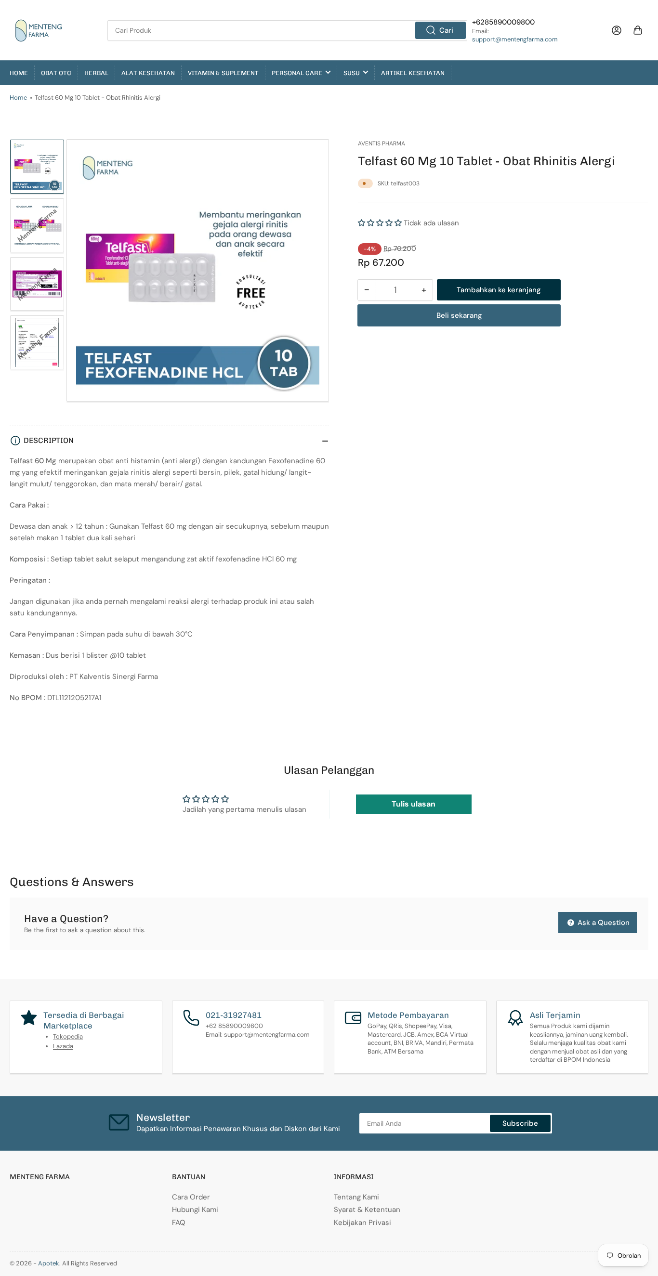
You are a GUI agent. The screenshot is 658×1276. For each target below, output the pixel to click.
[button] (380, 223)
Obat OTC (56, 73)
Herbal (96, 73)
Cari (446, 30)
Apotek (48, 1263)
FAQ (178, 1222)
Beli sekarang (459, 315)
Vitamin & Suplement (223, 73)
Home (19, 73)
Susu (351, 73)
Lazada (63, 1046)
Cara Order (191, 1197)
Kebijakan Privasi (362, 1222)
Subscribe (520, 1123)
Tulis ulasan (413, 804)
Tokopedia (68, 1036)
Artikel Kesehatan (413, 73)
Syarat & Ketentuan (367, 1209)
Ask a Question (603, 922)
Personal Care (297, 73)
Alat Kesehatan (148, 73)
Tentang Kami (356, 1197)
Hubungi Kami (195, 1209)
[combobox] (287, 30)
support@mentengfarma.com (515, 39)
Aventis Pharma (381, 143)
